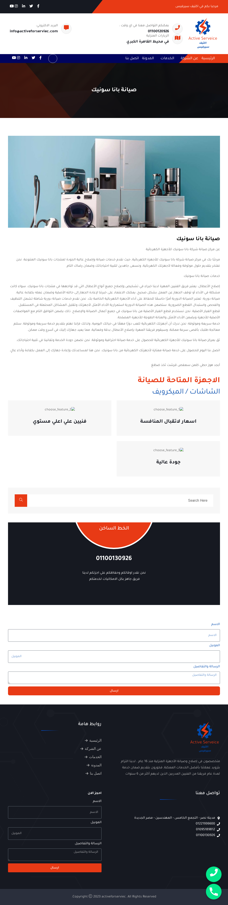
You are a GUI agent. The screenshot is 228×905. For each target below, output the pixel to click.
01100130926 (114, 559)
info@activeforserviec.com (34, 32)
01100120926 (158, 32)
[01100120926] (214, 874)
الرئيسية (208, 59)
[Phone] (214, 891)
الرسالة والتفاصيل (206, 667)
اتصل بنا (132, 59)
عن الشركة (189, 59)
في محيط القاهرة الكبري (147, 42)
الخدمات (167, 59)
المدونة (148, 59)
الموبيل (214, 645)
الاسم (215, 624)
